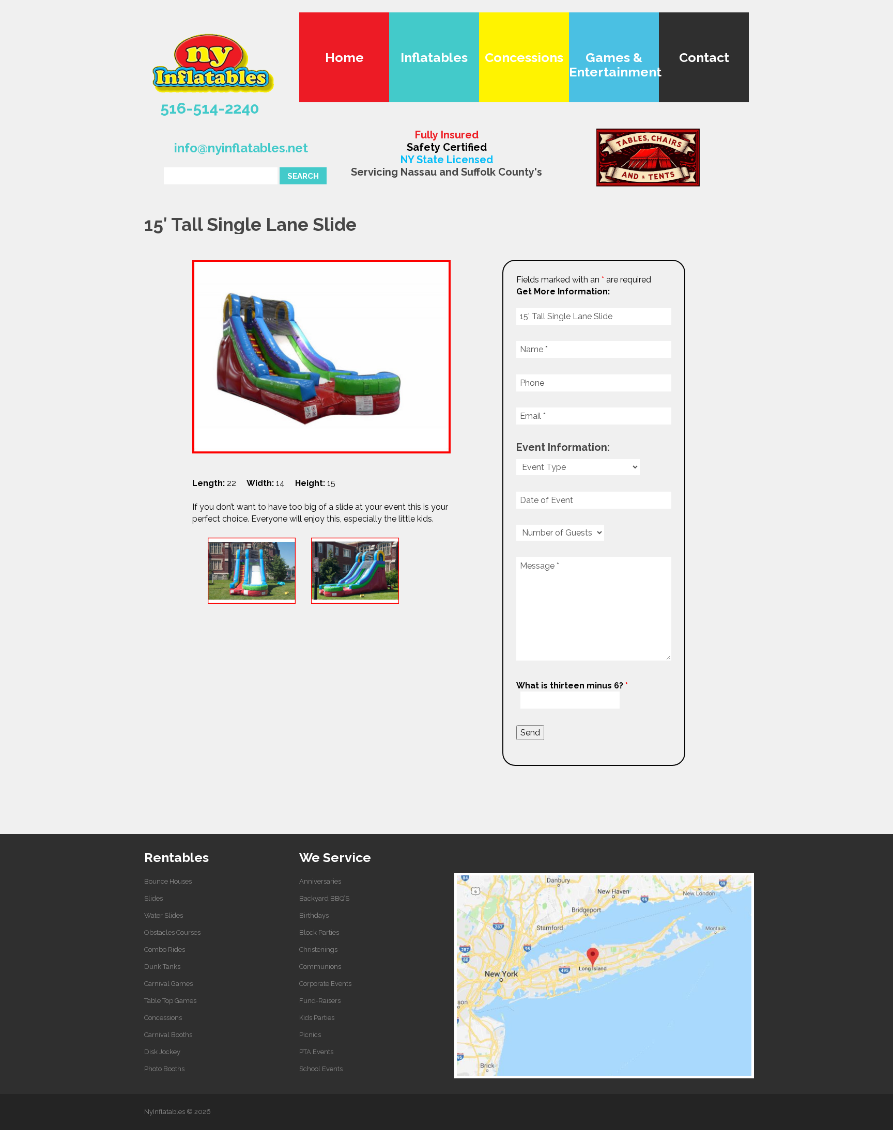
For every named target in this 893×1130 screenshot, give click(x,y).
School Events (321, 1069)
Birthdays (314, 915)
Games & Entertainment (614, 65)
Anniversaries (320, 881)
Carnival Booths (168, 1035)
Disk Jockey (162, 1052)
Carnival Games (168, 983)
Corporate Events (325, 983)
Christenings (318, 949)
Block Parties (319, 932)
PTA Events (316, 1052)
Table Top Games (170, 1001)
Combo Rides (164, 949)
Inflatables (434, 57)
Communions (320, 966)
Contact (704, 57)
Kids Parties (316, 1018)
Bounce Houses (168, 881)
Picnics (310, 1035)
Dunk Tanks (162, 966)
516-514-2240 (209, 108)
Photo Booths (164, 1069)
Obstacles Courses (172, 932)
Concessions (524, 57)
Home (344, 57)
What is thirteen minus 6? (572, 685)
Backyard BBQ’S (324, 898)
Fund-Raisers (320, 1001)
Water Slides (163, 915)
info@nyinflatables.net (241, 147)
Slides (153, 898)
